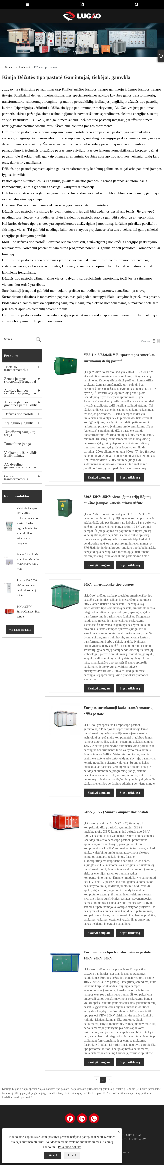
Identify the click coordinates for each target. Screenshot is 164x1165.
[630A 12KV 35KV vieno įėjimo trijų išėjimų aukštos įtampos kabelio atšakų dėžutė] (65, 507)
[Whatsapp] (94, 1118)
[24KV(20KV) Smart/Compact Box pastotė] (65, 822)
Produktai (24, 67)
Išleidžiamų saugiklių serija (19, 433)
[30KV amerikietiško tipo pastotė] (65, 595)
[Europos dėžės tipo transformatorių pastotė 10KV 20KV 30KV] (65, 962)
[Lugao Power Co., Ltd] (82, 15)
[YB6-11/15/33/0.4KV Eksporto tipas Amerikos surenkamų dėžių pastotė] (65, 365)
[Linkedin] (82, 1118)
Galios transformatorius (16, 477)
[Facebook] (70, 1118)
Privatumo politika (69, 1147)
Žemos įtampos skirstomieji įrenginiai (20, 380)
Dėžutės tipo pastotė (19, 414)
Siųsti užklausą (130, 477)
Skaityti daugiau (99, 477)
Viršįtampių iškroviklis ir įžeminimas (20, 454)
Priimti (72, 1155)
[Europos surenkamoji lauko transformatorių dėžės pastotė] (65, 718)
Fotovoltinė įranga (17, 444)
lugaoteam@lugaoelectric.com (122, 1139)
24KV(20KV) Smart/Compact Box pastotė (116, 812)
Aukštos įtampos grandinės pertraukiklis (20, 403)
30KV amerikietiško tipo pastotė (109, 584)
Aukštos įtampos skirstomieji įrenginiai (20, 391)
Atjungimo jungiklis (18, 423)
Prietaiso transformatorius (16, 368)
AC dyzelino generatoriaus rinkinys (20, 465)
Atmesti (52, 1155)
